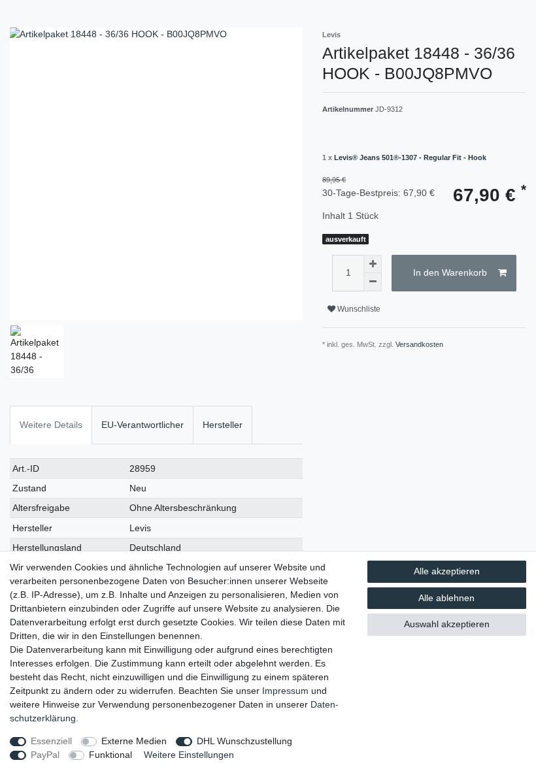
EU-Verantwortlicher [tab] (142, 424)
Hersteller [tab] (223, 424)
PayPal (45, 754)
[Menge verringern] (372, 282)
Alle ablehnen (446, 598)
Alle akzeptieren (447, 571)
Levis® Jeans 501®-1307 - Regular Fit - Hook (410, 157)
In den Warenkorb (450, 272)
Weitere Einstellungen (189, 754)
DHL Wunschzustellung (244, 741)
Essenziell (51, 741)
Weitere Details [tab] (51, 424)
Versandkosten (419, 344)
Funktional (110, 754)
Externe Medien (134, 741)
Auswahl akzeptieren (447, 624)
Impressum (285, 690)
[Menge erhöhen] (372, 264)
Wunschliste (357, 309)
